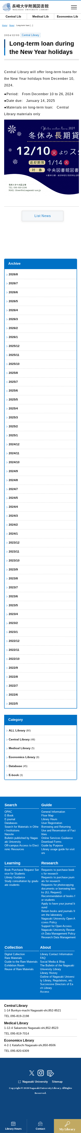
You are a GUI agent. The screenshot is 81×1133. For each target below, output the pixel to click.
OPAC (8, 811)
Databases (11, 823)
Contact (40, 1128)
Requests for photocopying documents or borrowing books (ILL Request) (58, 888)
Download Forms (51, 841)
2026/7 (13, 283)
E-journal (10, 819)
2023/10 (14, 560)
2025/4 (13, 408)
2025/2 (13, 426)
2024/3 (13, 515)
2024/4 (13, 506)
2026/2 (13, 328)
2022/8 (13, 676)
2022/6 (13, 694)
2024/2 (13, 524)
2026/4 (13, 310)
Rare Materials (13, 958)
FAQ (42, 958)
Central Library (22, 739)
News (11, 25)
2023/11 (14, 551)
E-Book (9, 815)
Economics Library (24, 757)
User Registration (51, 823)
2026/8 (13, 274)
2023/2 (13, 623)
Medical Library (21, 748)
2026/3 (13, 319)
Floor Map (47, 815)
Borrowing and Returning (56, 826)
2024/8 (13, 480)
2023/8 (13, 578)
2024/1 (13, 533)
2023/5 (13, 605)
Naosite (9, 834)
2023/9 (13, 569)
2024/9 (13, 471)
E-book (16, 775)
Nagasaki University (35, 1081)
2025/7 (13, 381)
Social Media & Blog (52, 961)
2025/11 (14, 355)
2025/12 (14, 346)
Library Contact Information (56, 954)
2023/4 (13, 614)
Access (44, 991)
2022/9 (13, 667)
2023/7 (13, 587)
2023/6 (13, 596)
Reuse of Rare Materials (19, 969)
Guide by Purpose (52, 845)
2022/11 (14, 649)
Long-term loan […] (24, 25)
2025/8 (13, 372)
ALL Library (20, 730)
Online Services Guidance (57, 838)
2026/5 (13, 301)
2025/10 (14, 364)
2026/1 (13, 337)
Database (18, 766)
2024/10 (14, 462)
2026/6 (13, 292)
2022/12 (14, 641)
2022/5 (13, 703)
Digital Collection (15, 954)
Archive (14, 263)
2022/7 (13, 685)
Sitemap (57, 1081)
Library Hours (13, 1128)
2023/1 (13, 632)
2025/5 (13, 399)
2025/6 (13, 390)
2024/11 (14, 453)
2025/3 (13, 417)
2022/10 (14, 658)
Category (15, 719)
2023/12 (14, 542)
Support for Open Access (56, 926)
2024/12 (14, 444)
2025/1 (13, 435)
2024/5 (13, 497)
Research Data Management (58, 937)
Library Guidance (15, 877)
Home (4, 25)
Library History (49, 973)
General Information (53, 811)
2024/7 (13, 489)
